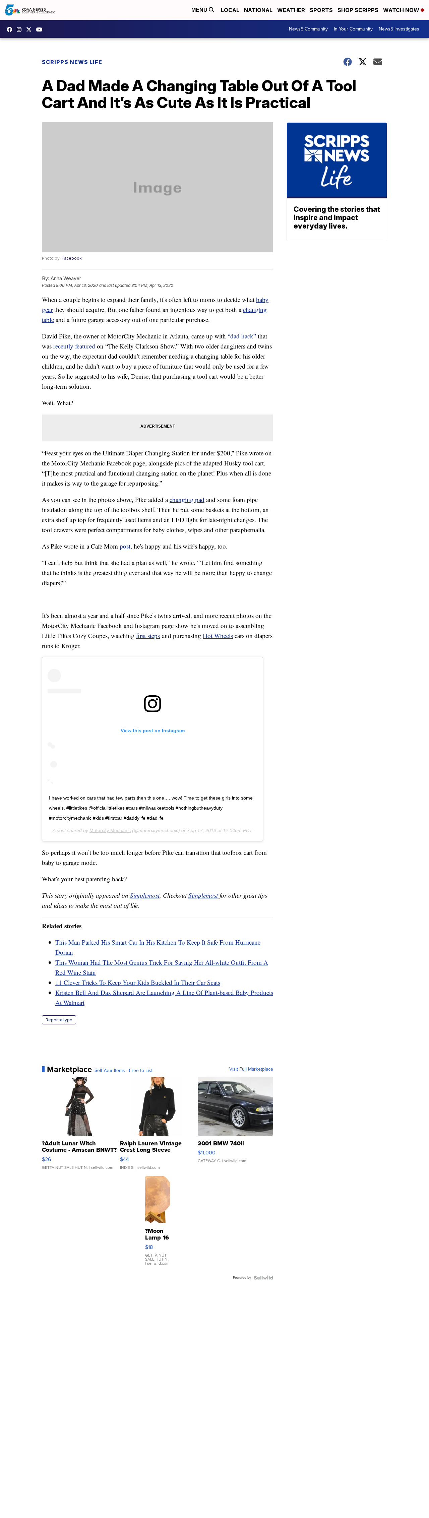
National (258, 10)
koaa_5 (21, 29)
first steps (148, 635)
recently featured (74, 346)
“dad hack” (242, 336)
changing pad (187, 499)
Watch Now (402, 10)
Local (230, 10)
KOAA (11, 29)
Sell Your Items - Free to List (123, 1070)
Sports (321, 10)
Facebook (72, 258)
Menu (200, 10)
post (125, 546)
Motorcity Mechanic (110, 830)
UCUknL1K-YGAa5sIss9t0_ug (41, 29)
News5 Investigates (399, 29)
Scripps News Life (72, 62)
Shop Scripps (358, 10)
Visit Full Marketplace (251, 1069)
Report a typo (59, 1019)
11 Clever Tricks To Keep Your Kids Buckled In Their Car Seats (137, 982)
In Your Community (353, 29)
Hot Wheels (218, 635)
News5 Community (308, 29)
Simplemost (145, 895)
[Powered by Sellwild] (263, 1277)
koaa (30, 29)
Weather (291, 10)
